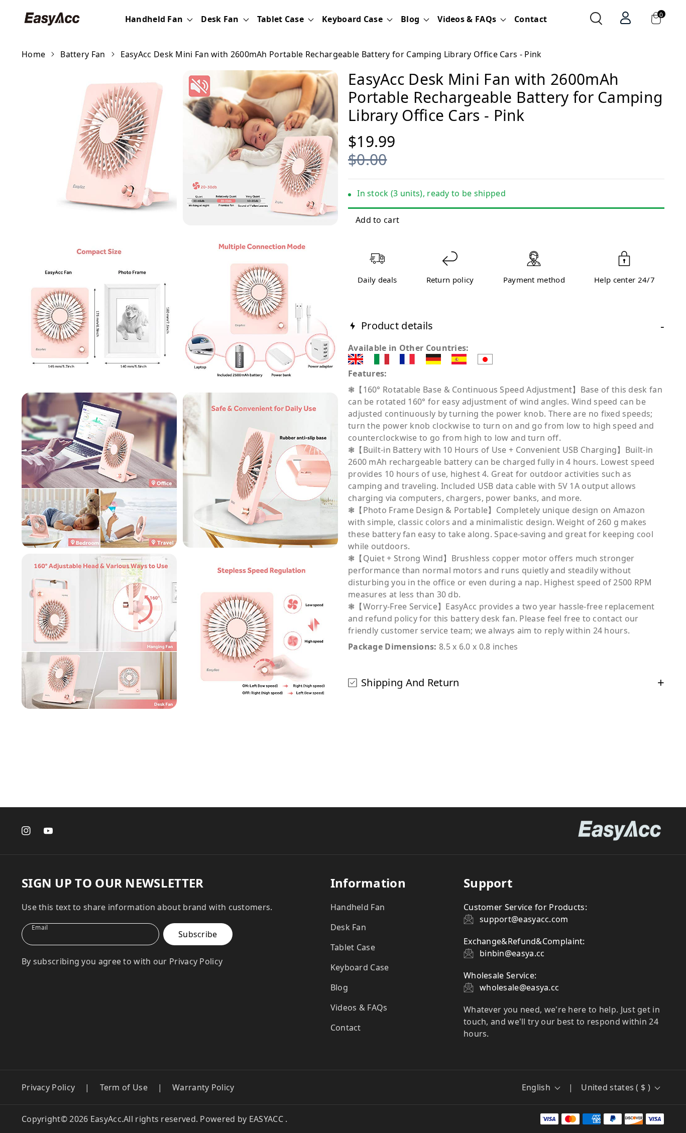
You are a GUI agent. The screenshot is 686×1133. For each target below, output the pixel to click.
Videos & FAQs (359, 1007)
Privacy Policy (48, 1087)
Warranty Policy (203, 1087)
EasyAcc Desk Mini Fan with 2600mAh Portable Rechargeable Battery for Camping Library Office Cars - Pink (331, 54)
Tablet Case (352, 947)
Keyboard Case (359, 967)
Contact (530, 19)
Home (33, 54)
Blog (339, 987)
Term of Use (124, 1087)
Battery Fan (82, 54)
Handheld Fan (357, 907)
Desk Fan (348, 927)
